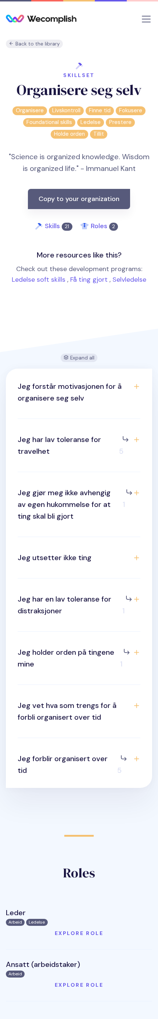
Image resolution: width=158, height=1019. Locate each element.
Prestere (120, 122)
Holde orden (69, 134)
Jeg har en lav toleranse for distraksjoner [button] (71, 605)
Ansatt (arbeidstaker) (43, 964)
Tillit (98, 134)
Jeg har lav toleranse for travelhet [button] (70, 445)
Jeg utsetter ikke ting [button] (54, 557)
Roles (103, 226)
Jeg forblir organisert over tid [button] (70, 764)
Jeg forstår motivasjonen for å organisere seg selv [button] (70, 392)
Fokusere (130, 110)
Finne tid (100, 110)
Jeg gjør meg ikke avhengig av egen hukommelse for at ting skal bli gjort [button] (71, 504)
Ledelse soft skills (38, 279)
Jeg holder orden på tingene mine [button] (70, 658)
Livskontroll (66, 110)
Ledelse (90, 122)
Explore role (79, 933)
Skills (57, 226)
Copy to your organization (79, 198)
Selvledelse (129, 279)
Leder (16, 912)
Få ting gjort (89, 279)
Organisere (30, 110)
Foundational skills (49, 122)
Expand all (81, 358)
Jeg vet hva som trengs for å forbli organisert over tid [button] (67, 711)
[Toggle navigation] (146, 19)
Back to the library (37, 44)
